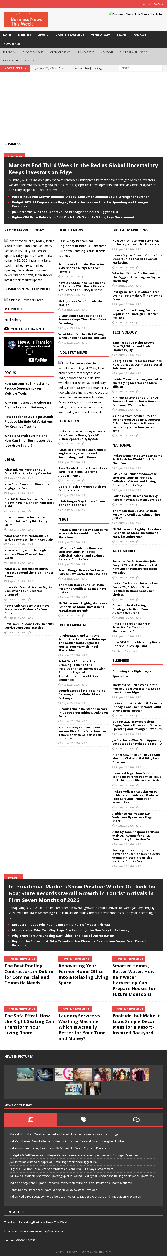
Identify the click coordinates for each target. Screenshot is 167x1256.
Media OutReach (60, 52)
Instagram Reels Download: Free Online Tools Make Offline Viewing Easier (137, 295)
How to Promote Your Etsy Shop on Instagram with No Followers (135, 242)
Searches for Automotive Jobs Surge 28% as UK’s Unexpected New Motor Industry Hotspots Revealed (134, 566)
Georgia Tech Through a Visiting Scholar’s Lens (82, 488)
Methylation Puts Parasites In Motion (80, 303)
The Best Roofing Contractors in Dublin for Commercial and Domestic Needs (28, 974)
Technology (124, 332)
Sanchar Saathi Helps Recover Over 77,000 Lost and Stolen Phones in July (134, 346)
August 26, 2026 (16, 478)
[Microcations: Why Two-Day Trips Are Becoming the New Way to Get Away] (83, 1074)
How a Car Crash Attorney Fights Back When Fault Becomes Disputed (28, 591)
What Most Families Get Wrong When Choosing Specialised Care (82, 336)
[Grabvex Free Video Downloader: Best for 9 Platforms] (64, 1074)
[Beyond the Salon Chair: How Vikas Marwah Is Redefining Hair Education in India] (140, 1074)
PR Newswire (86, 52)
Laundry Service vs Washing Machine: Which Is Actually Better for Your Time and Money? (81, 1027)
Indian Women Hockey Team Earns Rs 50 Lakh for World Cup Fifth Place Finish (83, 533)
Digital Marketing (130, 230)
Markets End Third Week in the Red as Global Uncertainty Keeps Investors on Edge (83, 168)
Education (68, 421)
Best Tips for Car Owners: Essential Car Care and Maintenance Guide (131, 627)
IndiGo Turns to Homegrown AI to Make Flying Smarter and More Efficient (137, 383)
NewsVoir (107, 52)
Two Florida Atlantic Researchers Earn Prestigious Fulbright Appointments (82, 471)
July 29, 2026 (123, 650)
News (63, 519)
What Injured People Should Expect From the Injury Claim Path (28, 471)
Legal (9, 459)
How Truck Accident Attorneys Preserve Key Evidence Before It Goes (27, 609)
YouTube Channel (28, 329)
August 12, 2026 (16, 562)
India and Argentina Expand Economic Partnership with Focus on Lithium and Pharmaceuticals (136, 776)
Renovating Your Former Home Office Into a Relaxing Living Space (83, 974)
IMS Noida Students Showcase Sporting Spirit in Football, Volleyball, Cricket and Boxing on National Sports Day (82, 553)
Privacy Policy (34, 60)
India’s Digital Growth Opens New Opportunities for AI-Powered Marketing (137, 258)
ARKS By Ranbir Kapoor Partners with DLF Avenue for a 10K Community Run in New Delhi (135, 835)
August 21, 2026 (125, 267)
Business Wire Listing (134, 52)
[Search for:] (141, 68)
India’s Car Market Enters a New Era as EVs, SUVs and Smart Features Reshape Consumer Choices (135, 588)
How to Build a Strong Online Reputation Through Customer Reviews (135, 314)
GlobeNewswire (33, 52)
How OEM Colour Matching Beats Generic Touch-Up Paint (136, 644)
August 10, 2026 (16, 617)
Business (12, 144)
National (121, 445)
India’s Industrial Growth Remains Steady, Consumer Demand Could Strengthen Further (80, 197)
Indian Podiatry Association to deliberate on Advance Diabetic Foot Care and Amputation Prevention (135, 797)
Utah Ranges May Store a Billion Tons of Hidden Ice (81, 503)
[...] (61, 190)
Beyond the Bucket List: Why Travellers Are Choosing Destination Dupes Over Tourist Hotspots (79, 943)
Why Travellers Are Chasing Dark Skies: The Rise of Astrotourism (63, 936)
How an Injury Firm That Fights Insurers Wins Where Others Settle (26, 554)
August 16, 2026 (125, 636)
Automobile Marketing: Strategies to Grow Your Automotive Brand (130, 609)
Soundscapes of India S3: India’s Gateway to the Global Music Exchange (81, 694)
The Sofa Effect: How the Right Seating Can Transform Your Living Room (29, 1024)
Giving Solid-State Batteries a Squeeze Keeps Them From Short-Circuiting (83, 319)
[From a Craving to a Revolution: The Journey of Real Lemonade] (92, 1088)
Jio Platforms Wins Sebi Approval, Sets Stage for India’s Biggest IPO (65, 212)
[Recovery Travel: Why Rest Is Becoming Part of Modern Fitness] (25, 1074)
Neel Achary (12, 320)
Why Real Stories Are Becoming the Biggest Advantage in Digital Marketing (136, 277)
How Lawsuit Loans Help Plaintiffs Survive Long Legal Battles (29, 626)
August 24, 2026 (125, 249)
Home (7, 35)
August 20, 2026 (125, 285)
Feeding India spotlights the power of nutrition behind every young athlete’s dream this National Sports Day (136, 855)
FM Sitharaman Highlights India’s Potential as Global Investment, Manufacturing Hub (82, 607)
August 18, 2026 (16, 529)
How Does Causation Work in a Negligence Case (26, 486)
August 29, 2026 (71, 276)
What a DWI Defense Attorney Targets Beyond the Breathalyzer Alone (28, 572)
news (41, 35)
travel (122, 35)
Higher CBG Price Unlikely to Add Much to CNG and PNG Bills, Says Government (73, 217)
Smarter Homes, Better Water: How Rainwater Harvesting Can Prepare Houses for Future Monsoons (134, 980)
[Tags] (83, 1119)
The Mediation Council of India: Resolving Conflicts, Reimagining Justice (82, 588)
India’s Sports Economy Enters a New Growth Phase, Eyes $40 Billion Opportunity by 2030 (81, 435)
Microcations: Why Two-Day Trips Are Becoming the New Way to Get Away (70, 930)
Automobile (124, 551)
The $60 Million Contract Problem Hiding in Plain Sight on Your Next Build (29, 502)
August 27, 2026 (71, 684)
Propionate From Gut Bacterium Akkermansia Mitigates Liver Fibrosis (81, 268)
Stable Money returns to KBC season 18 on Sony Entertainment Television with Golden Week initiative (83, 732)
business (24, 35)
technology (100, 35)
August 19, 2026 (16, 493)
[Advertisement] (83, 109)
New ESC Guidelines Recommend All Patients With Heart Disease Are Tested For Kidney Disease (81, 286)
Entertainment (73, 625)
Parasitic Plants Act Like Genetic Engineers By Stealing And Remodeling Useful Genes (82, 453)
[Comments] (136, 1119)
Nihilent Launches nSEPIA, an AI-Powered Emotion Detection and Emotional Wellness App (136, 401)
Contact (139, 35)
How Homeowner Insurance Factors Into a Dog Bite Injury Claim (25, 521)
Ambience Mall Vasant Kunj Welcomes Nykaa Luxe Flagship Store (134, 817)
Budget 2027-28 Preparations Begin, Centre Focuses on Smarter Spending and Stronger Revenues (80, 204)
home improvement (70, 35)
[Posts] (30, 1119)
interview (9, 52)
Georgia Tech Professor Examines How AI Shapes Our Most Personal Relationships (137, 364)
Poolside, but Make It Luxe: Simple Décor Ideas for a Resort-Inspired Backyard (136, 1024)
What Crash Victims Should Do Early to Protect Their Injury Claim (28, 537)
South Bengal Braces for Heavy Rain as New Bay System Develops (82, 572)
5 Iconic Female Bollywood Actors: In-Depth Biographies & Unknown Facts (83, 712)
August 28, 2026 (71, 655)
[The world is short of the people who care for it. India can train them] (73, 1088)
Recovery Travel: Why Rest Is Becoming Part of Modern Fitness (61, 924)
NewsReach (11, 44)
